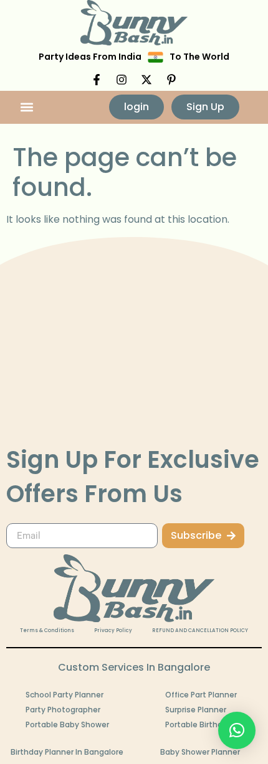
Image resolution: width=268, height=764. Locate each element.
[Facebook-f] (96, 79)
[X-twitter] (146, 79)
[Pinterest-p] (171, 79)
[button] (27, 107)
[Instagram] (121, 79)
